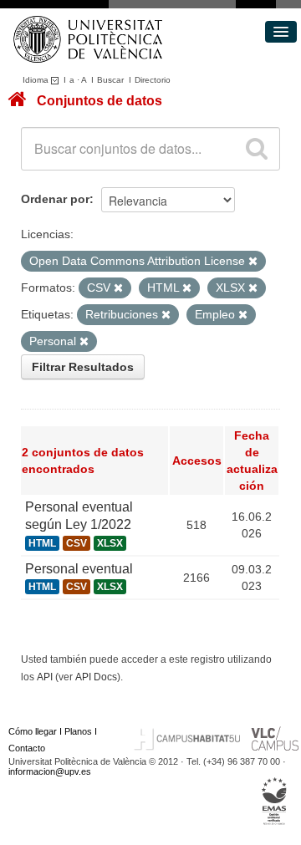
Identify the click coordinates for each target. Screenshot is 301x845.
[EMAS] (274, 801)
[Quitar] (253, 262)
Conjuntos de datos (99, 101)
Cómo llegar (32, 731)
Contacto (26, 748)
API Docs (96, 677)
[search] (257, 148)
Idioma (37, 79)
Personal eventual (79, 569)
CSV (76, 543)
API (45, 677)
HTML (42, 543)
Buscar (110, 79)
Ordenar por (55, 199)
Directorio (153, 79)
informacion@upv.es (49, 771)
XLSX (110, 543)
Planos (78, 731)
